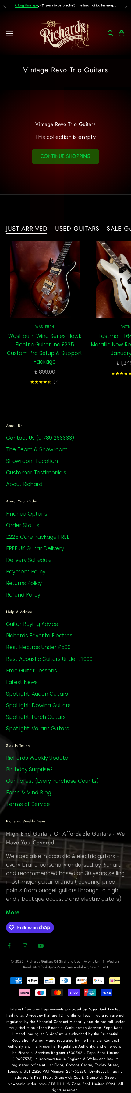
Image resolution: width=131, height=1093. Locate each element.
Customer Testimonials (36, 472)
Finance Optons (26, 513)
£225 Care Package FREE (37, 537)
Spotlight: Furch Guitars (36, 717)
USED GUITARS (77, 228)
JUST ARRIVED (27, 228)
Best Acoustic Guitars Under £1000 (49, 659)
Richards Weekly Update (37, 757)
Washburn (44, 327)
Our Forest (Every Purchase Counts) (52, 781)
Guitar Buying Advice (32, 624)
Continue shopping (66, 156)
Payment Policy (25, 571)
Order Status (22, 525)
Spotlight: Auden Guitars (37, 693)
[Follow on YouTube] (41, 946)
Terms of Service (28, 804)
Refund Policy (23, 594)
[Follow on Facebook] (9, 946)
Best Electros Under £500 (38, 647)
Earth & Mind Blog (28, 792)
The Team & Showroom (37, 449)
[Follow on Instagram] (25, 946)
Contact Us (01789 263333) (40, 438)
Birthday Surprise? (29, 769)
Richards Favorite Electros (39, 635)
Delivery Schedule (29, 560)
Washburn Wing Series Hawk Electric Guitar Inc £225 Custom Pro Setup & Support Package (44, 348)
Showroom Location (32, 461)
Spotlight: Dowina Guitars (38, 705)
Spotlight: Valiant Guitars (37, 728)
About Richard (24, 484)
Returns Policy (24, 583)
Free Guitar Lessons (31, 670)
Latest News (22, 682)
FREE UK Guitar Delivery (35, 548)
